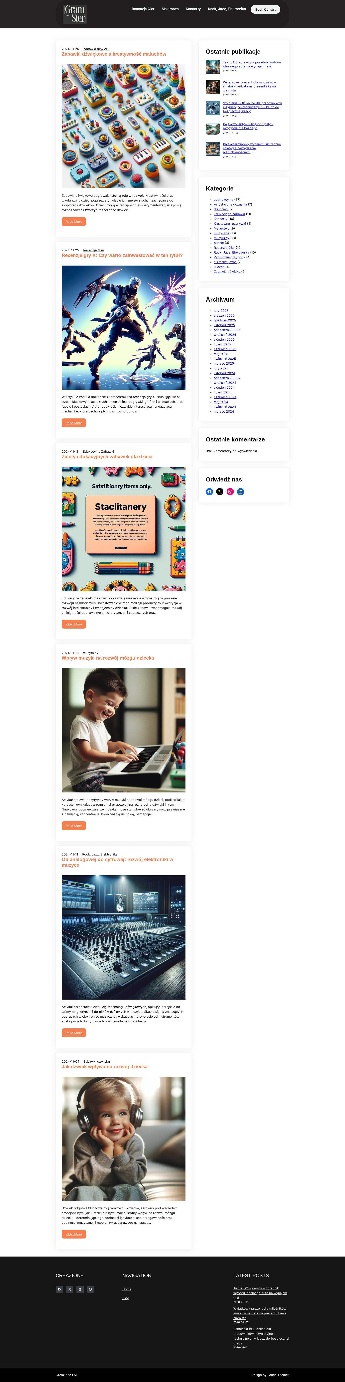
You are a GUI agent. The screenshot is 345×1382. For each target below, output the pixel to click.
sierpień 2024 (224, 387)
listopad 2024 (224, 373)
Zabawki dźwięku (96, 49)
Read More (74, 222)
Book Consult (265, 9)
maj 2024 (221, 402)
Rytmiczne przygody (229, 257)
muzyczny (90, 653)
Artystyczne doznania (230, 204)
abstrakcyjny (223, 200)
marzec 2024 (224, 411)
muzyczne (221, 233)
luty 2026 (221, 311)
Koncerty (220, 219)
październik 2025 (227, 330)
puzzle (219, 243)
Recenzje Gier (93, 250)
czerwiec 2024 (225, 397)
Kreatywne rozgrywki (230, 224)
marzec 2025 (224, 363)
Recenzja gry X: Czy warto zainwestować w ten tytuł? (122, 255)
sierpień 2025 (224, 339)
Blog (125, 1298)
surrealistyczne (225, 262)
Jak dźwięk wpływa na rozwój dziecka (105, 1066)
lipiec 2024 (222, 392)
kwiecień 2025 (225, 359)
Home (126, 1289)
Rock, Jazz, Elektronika (100, 854)
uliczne (219, 267)
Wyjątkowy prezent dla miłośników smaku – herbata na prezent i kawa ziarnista (249, 86)
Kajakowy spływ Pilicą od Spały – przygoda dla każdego (248, 126)
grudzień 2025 (225, 320)
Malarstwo (222, 228)
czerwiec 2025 (225, 349)
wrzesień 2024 (225, 383)
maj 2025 (221, 354)
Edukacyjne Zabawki (98, 451)
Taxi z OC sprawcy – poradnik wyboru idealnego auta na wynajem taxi (252, 64)
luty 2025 (221, 368)
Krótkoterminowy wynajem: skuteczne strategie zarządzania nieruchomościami (252, 148)
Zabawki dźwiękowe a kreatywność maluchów (114, 54)
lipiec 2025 (222, 344)
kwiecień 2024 (225, 407)
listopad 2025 (224, 325)
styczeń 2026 (224, 315)
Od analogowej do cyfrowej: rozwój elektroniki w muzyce (117, 862)
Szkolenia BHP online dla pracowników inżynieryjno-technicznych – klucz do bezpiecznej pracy (252, 107)
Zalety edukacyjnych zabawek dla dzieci (107, 456)
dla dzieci (221, 209)
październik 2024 (227, 378)
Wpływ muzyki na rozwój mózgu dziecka (108, 658)
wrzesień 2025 (225, 335)
